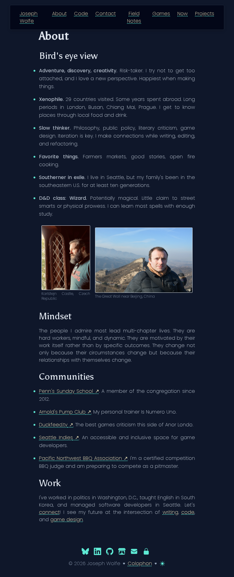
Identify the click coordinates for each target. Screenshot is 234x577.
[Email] (134, 551)
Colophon (140, 563)
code (187, 512)
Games (161, 13)
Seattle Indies (56, 437)
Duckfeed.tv (53, 424)
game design (66, 519)
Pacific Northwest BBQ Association (80, 458)
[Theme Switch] (162, 564)
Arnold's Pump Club (62, 411)
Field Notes (134, 17)
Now (182, 13)
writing (170, 512)
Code (81, 13)
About (59, 13)
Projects (204, 13)
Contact (105, 13)
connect (49, 512)
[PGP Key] (146, 551)
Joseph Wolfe (28, 17)
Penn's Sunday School (66, 391)
